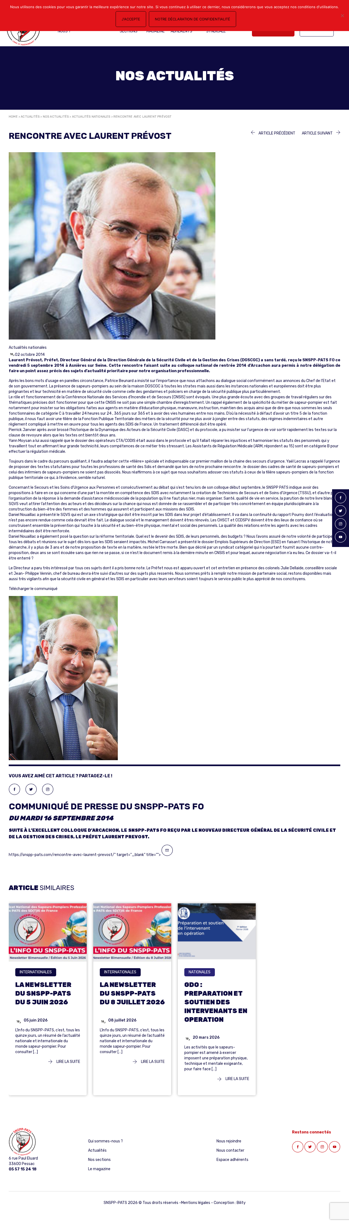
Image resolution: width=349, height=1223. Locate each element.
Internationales (36, 972)
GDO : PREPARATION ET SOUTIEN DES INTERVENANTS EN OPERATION (215, 1002)
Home (13, 116)
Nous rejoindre (228, 1141)
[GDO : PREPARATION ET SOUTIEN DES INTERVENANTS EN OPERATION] (217, 932)
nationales (199, 972)
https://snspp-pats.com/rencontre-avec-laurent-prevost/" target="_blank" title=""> (172, 829)
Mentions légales (195, 1202)
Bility (241, 1202)
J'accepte (131, 19)
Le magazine (99, 1169)
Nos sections (99, 1159)
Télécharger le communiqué (33, 588)
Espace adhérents (232, 1159)
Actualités (30, 116)
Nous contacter (230, 1150)
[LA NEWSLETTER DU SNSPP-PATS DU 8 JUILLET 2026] (132, 932)
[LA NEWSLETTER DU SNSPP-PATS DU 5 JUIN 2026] (48, 932)
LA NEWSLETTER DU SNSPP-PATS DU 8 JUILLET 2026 (132, 993)
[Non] (342, 15)
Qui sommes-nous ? (105, 1141)
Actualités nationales (91, 116)
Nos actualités (56, 116)
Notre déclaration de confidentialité (192, 19)
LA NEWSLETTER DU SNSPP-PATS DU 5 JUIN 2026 (43, 993)
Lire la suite (68, 1061)
